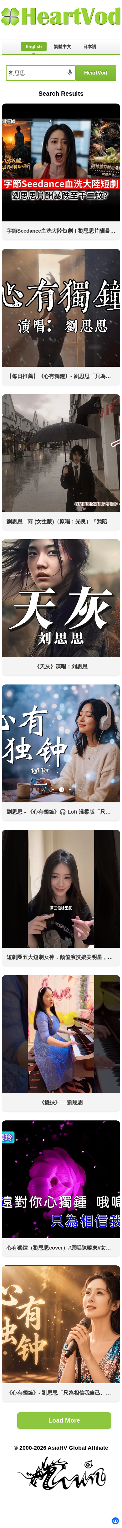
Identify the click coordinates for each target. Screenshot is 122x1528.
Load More (64, 1420)
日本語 (89, 46)
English (34, 46)
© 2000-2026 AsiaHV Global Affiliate (61, 1448)
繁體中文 (62, 46)
